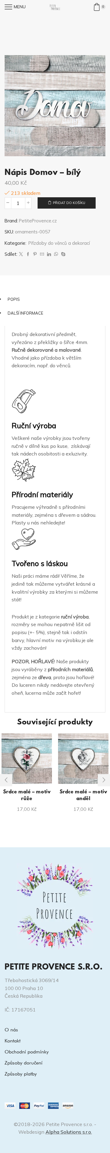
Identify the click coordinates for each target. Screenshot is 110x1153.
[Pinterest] (34, 254)
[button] (6, 780)
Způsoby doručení (23, 1063)
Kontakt (12, 1041)
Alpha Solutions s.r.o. (69, 1132)
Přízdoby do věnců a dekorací (59, 243)
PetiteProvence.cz (38, 221)
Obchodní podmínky (27, 1052)
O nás (11, 1030)
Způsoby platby (21, 1074)
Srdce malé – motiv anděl (83, 795)
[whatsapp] (56, 254)
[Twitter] (20, 254)
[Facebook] (27, 254)
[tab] (55, 299)
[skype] (62, 254)
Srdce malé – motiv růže (27, 795)
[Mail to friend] (42, 254)
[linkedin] (49, 254)
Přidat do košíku (69, 203)
